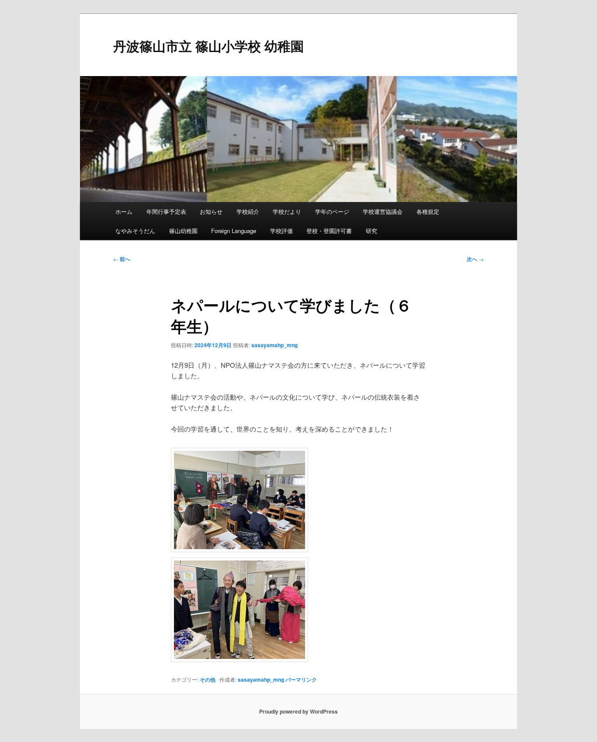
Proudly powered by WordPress (298, 711)
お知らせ (211, 211)
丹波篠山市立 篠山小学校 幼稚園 (208, 45)
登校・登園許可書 (329, 230)
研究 (371, 230)
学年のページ (332, 211)
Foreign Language (233, 230)
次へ (475, 259)
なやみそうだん (135, 230)
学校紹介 (247, 211)
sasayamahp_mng (274, 345)
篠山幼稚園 (183, 230)
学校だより (287, 211)
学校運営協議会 (383, 211)
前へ (121, 259)
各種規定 (428, 211)
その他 (207, 679)
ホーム (123, 211)
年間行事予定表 (166, 211)
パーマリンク (301, 679)
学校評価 (281, 230)
